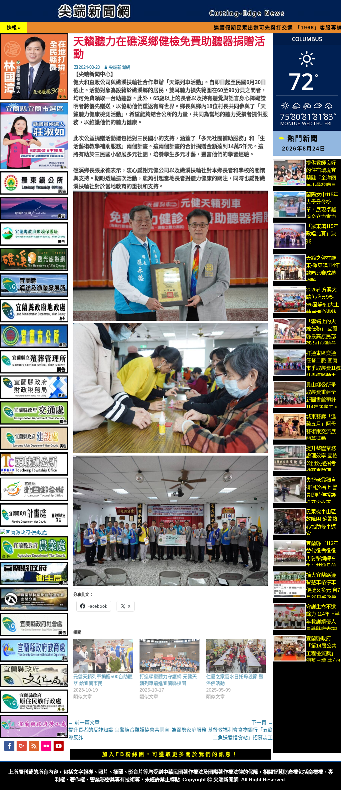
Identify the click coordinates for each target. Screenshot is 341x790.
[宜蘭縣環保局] (34, 244)
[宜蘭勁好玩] (34, 218)
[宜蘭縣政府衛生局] (34, 583)
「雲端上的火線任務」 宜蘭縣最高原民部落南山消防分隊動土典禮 (321, 336)
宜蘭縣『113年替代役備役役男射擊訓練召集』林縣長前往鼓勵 (322, 558)
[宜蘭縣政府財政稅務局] (34, 397)
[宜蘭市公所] (34, 346)
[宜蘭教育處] (34, 660)
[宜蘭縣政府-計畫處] (34, 525)
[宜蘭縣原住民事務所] (34, 711)
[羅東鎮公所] (34, 193)
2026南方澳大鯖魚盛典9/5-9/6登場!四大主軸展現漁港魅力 (322, 304)
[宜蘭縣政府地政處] (34, 320)
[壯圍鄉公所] (34, 499)
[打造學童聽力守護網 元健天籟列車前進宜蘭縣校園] (169, 656)
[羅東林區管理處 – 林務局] (34, 609)
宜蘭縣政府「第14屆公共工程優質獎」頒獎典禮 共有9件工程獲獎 (323, 653)
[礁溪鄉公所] (34, 269)
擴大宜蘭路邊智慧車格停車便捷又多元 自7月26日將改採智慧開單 (323, 590)
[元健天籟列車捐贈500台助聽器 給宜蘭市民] (103, 656)
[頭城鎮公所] (34, 474)
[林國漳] (34, 98)
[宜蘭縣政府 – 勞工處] (34, 736)
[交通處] (34, 423)
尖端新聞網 (119, 67)
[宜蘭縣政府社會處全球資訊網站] (34, 634)
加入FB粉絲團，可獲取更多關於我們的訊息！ (170, 754)
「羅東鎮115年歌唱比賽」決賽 (322, 233)
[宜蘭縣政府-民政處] (23, 532)
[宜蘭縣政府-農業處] (34, 558)
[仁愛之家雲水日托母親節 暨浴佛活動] (236, 656)
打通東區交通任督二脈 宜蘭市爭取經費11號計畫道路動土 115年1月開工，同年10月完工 (323, 375)
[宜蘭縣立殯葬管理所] (34, 371)
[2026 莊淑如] (34, 167)
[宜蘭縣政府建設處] (34, 448)
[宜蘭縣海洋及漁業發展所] (34, 295)
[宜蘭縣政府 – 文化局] (34, 685)
